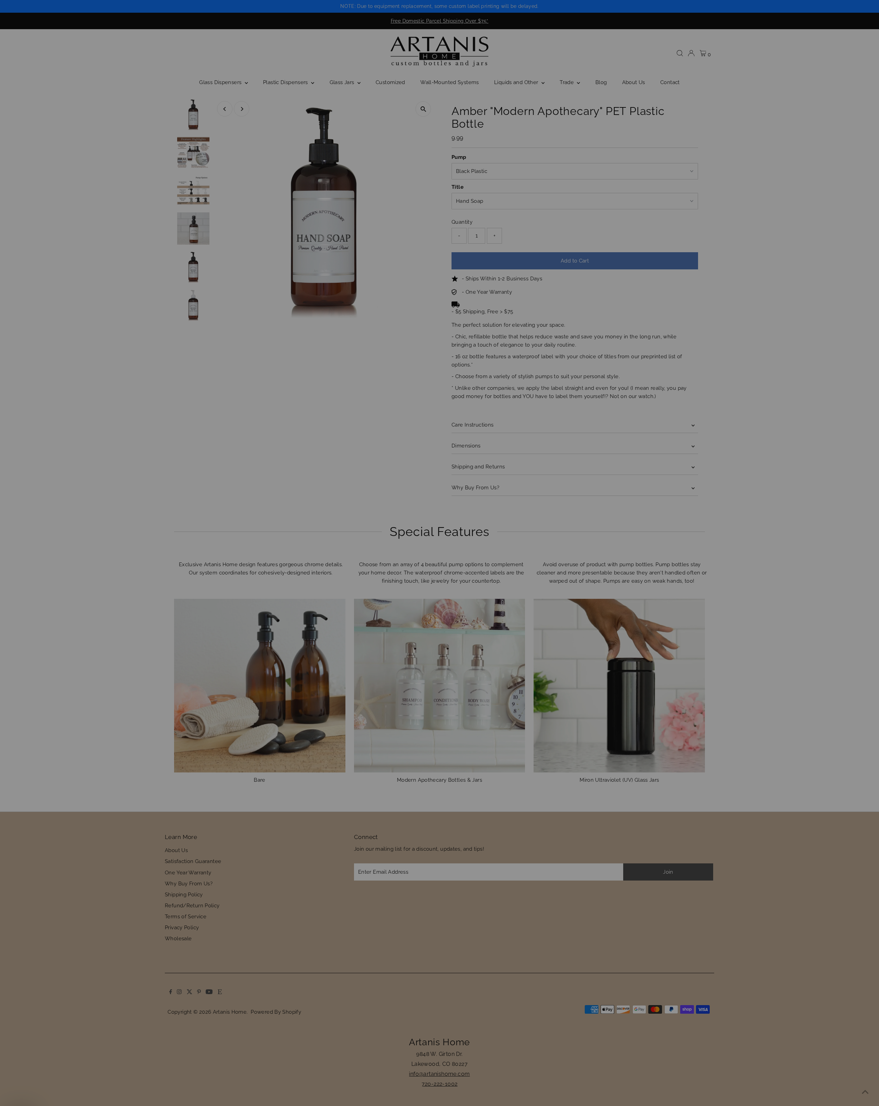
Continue (506, 588)
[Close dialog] (565, 462)
